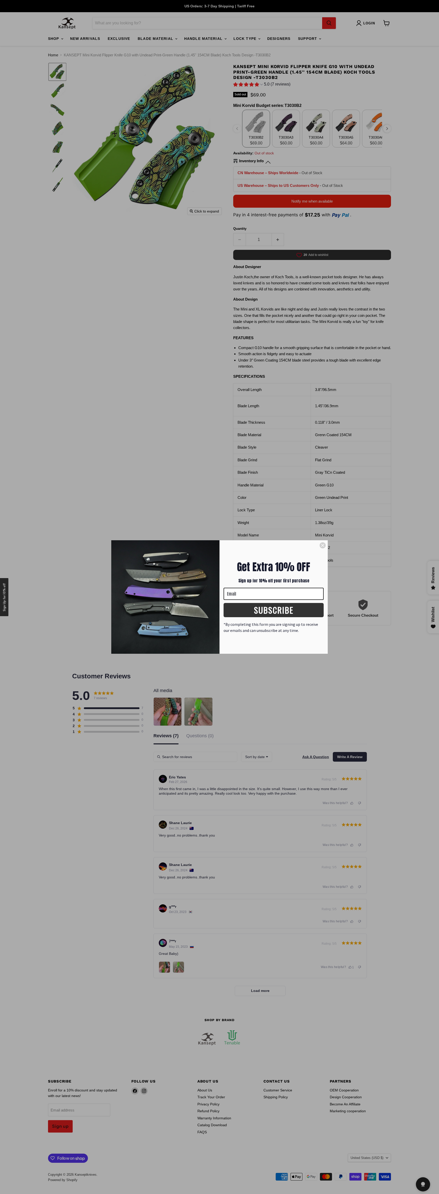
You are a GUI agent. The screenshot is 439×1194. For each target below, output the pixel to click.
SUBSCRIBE (273, 610)
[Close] (323, 545)
